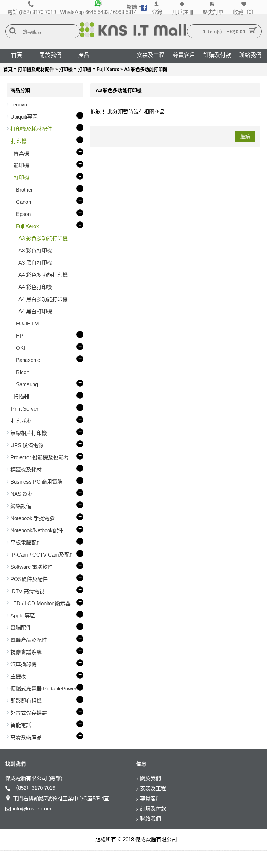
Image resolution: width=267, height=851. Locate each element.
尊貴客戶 (150, 798)
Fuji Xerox (108, 69)
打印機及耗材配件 (36, 69)
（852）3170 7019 (34, 788)
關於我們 (150, 778)
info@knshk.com (32, 808)
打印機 (66, 69)
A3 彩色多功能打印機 (145, 69)
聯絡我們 (150, 818)
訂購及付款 (153, 808)
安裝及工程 (153, 788)
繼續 (245, 136)
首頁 (8, 69)
